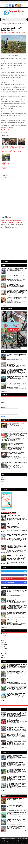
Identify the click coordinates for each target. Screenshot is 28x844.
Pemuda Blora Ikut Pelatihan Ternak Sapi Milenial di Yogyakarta (5, 149)
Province (3, 644)
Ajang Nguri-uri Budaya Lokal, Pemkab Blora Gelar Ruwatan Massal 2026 (17, 720)
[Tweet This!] (6, 129)
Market (2, 640)
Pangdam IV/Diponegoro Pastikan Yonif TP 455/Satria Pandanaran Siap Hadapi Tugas (11, 221)
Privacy (2, 481)
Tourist (2, 655)
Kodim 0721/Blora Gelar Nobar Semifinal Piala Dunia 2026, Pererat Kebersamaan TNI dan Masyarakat (16, 363)
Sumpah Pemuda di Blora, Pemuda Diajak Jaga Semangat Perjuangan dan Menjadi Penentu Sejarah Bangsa (17, 434)
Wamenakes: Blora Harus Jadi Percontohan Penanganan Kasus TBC (17, 284)
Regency (3, 648)
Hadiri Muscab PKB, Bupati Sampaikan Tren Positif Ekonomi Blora (16, 813)
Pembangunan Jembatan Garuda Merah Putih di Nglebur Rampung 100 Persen (17, 606)
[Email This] (2, 132)
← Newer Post (4, 172)
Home (2, 23)
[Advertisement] (14, 245)
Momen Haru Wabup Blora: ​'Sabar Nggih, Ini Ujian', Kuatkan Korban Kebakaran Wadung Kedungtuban (16, 741)
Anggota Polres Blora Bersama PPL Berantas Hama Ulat (11, 29)
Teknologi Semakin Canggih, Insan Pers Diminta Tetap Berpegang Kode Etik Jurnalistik (16, 621)
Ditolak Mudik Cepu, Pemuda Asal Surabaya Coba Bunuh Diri (15, 444)
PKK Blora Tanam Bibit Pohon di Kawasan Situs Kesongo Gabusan (16, 694)
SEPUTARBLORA (13, 838)
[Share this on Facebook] (4, 129)
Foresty (2, 635)
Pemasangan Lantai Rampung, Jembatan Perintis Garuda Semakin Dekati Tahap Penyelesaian (16, 680)
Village (2, 657)
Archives (13, 512)
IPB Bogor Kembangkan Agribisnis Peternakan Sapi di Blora (21, 149)
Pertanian (7, 23)
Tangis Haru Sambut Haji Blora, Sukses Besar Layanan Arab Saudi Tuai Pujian (17, 734)
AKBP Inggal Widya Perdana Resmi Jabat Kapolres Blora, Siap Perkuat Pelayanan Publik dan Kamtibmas (17, 546)
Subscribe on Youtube (8, 578)
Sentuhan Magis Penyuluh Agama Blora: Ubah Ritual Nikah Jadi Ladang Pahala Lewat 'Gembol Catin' (17, 592)
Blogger (25, 838)
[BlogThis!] (4, 132)
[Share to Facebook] (6, 132)
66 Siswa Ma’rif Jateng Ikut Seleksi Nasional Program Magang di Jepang (17, 665)
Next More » (4, 305)
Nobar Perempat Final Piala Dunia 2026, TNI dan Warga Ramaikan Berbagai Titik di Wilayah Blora (17, 385)
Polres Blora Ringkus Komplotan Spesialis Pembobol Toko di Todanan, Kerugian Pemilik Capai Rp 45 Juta (16, 784)
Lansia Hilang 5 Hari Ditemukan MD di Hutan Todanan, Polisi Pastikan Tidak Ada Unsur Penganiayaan (16, 299)
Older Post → (24, 172)
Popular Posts (5, 512)
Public (2, 646)
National (3, 642)
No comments (22, 32)
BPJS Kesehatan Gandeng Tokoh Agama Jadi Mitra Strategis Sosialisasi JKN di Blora (17, 291)
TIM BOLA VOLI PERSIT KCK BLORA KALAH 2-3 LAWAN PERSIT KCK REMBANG (17, 463)
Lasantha (21, 840)
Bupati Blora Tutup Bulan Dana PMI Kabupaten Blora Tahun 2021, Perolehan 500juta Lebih (15, 454)
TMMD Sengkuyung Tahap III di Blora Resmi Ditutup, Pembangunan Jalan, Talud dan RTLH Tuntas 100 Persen (16, 557)
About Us (3, 477)
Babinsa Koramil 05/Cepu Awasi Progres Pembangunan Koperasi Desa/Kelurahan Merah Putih (16, 820)
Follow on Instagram (8, 582)
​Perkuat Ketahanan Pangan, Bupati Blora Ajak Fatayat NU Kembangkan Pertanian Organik (17, 687)
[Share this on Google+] (8, 129)
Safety (2, 651)
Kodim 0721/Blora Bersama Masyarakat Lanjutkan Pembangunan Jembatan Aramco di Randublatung (16, 599)
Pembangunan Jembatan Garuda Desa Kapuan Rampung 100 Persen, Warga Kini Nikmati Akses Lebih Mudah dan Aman (16, 672)
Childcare (3, 633)
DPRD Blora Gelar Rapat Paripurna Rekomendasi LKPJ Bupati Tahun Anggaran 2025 (16, 806)
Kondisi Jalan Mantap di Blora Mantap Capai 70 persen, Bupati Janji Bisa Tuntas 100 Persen (16, 727)
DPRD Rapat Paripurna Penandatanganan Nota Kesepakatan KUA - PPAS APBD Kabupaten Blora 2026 (17, 525)
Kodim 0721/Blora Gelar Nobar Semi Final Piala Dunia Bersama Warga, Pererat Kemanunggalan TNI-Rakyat (16, 370)
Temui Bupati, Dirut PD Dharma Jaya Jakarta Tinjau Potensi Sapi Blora (13, 149)
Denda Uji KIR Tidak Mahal (13, 515)
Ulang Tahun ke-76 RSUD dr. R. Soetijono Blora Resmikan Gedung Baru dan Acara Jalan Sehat (16, 277)
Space (2, 653)
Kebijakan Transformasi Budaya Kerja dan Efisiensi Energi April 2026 (16, 827)
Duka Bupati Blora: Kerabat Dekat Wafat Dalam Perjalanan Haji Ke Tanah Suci (17, 269)
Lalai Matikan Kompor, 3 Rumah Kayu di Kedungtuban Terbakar (15, 763)
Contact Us (3, 479)
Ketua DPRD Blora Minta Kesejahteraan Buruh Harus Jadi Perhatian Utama (15, 799)
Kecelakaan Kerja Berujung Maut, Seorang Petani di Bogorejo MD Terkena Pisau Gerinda (16, 613)
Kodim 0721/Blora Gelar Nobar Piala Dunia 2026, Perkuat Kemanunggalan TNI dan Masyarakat (16, 356)
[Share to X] (5, 132)
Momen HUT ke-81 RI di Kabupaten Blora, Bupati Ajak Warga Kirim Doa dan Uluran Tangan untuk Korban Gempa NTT (17, 535)
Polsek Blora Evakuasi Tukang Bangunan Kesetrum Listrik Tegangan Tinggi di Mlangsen (16, 777)
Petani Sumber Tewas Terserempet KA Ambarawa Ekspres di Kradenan (16, 770)
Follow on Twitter (7, 571)
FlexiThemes (7, 840)
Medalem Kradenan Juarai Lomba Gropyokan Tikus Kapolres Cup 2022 (5, 165)
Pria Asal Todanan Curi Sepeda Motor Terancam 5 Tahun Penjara (15, 756)
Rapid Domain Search (18, 841)
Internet (2, 638)
